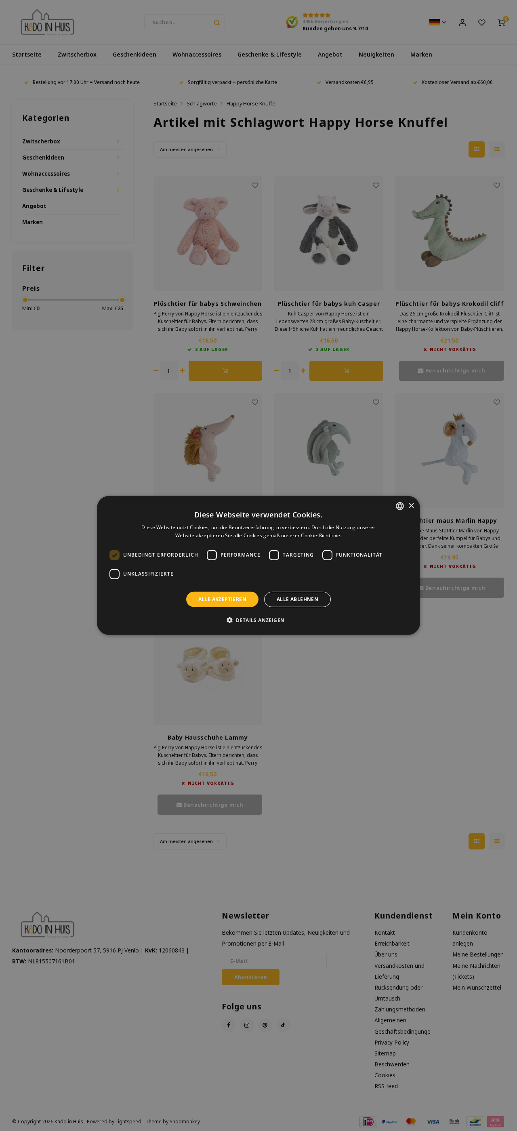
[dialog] (258, 565)
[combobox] (400, 506)
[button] (259, 620)
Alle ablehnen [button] (297, 599)
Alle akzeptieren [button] (222, 599)
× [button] (411, 505)
